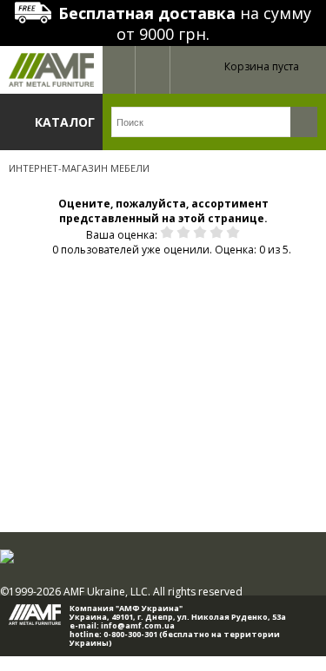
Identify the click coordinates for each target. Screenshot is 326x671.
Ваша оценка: (121, 234)
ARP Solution (174, 660)
